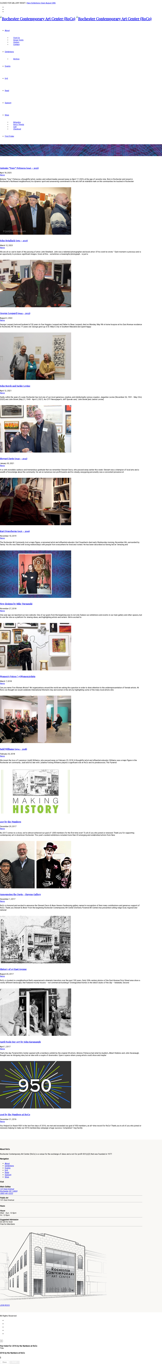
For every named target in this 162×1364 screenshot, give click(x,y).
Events (7, 66)
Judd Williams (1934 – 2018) (13, 749)
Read (7, 90)
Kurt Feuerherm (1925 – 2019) (15, 531)
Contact (16, 44)
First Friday (9, 136)
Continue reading (10, 186)
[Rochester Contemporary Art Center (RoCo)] (37, 18)
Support (8, 103)
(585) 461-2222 (6, 1193)
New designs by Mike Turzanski (16, 603)
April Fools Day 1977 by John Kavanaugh (20, 1041)
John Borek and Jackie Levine (15, 385)
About (7, 30)
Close (4, 1362)
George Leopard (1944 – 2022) (15, 313)
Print (14, 1362)
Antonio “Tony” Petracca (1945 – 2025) (19, 168)
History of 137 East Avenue (13, 969)
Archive (16, 59)
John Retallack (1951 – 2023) (14, 240)
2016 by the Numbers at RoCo (15, 1114)
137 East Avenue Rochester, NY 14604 (8, 1190)
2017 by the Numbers (10, 821)
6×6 (6, 78)
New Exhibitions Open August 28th (41, 3)
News (2, 175)
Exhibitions (9, 52)
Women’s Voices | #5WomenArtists (17, 676)
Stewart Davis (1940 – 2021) (13, 458)
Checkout (17, 129)
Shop (7, 115)
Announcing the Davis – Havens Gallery (20, 894)
